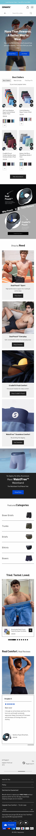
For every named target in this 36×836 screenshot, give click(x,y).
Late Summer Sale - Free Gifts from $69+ (18, 2)
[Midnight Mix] (13, 121)
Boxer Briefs (8, 515)
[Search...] (31, 13)
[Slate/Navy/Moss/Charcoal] (13, 164)
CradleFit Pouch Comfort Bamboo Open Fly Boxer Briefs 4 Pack (9, 155)
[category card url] (29, 515)
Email (4, 809)
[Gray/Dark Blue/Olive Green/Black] (25, 119)
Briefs (5, 536)
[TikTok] (20, 823)
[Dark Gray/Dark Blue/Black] (29, 164)
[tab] (15, 68)
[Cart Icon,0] (27, 7)
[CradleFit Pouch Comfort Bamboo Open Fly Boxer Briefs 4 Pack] (9, 140)
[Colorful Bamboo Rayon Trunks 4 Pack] (26, 97)
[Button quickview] (14, 101)
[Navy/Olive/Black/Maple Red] (4, 164)
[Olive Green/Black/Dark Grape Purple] (25, 164)
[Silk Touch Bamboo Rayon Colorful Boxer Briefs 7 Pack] (9, 97)
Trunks (5, 526)
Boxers (5, 558)
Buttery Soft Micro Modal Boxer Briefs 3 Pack (25, 155)
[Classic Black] (8, 121)
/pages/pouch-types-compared (9, 185)
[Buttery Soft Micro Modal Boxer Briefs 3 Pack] (26, 140)
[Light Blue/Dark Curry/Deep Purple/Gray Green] (29, 119)
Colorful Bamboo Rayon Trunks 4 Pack (26, 111)
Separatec (20, 832)
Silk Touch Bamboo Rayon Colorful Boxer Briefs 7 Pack (9, 112)
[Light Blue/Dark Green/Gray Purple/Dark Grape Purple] (21, 119)
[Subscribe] (31, 810)
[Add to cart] (14, 105)
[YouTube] (26, 823)
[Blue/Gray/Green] (21, 164)
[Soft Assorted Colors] (4, 121)
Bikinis (5, 547)
